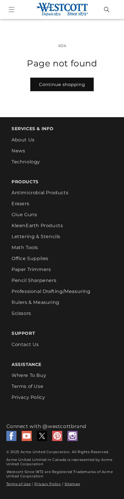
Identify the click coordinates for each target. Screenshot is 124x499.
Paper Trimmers (31, 269)
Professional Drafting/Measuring (51, 291)
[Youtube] (27, 436)
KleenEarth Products (37, 225)
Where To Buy (29, 375)
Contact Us (25, 344)
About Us (23, 140)
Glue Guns (24, 214)
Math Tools (25, 247)
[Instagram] (72, 436)
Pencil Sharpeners (34, 280)
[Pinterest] (57, 436)
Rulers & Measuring (35, 302)
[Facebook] (11, 436)
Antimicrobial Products (40, 192)
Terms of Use (27, 386)
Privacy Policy (28, 397)
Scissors (21, 313)
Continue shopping (62, 84)
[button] (11, 9)
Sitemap (72, 484)
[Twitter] (42, 436)
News (18, 151)
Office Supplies (30, 258)
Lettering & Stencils (36, 236)
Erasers (20, 203)
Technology (26, 162)
